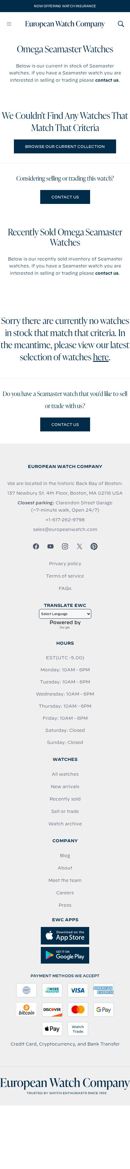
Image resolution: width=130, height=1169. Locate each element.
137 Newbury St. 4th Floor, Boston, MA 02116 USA (65, 493)
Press (65, 905)
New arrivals (65, 786)
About (65, 868)
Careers (65, 892)
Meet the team (65, 880)
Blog (65, 855)
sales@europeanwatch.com (65, 529)
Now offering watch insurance (65, 6)
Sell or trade (65, 811)
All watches (65, 774)
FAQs (65, 588)
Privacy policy (65, 563)
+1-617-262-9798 (65, 519)
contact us (107, 80)
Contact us (65, 197)
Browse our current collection (65, 146)
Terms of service (65, 576)
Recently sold (65, 799)
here (101, 357)
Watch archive (65, 823)
